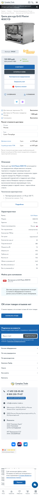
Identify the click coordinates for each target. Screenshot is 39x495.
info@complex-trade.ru (15, 403)
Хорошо (19, 482)
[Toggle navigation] (37, 2)
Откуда (5, 125)
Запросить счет (19, 82)
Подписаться (30, 336)
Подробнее (19, 204)
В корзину (20, 67)
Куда (4, 132)
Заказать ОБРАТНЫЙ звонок (16, 398)
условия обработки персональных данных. (18, 476)
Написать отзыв (11, 316)
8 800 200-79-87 (15, 394)
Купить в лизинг (21, 86)
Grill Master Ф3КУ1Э (19, 166)
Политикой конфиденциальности (16, 341)
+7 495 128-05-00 (15, 391)
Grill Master (34, 216)
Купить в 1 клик (20, 72)
